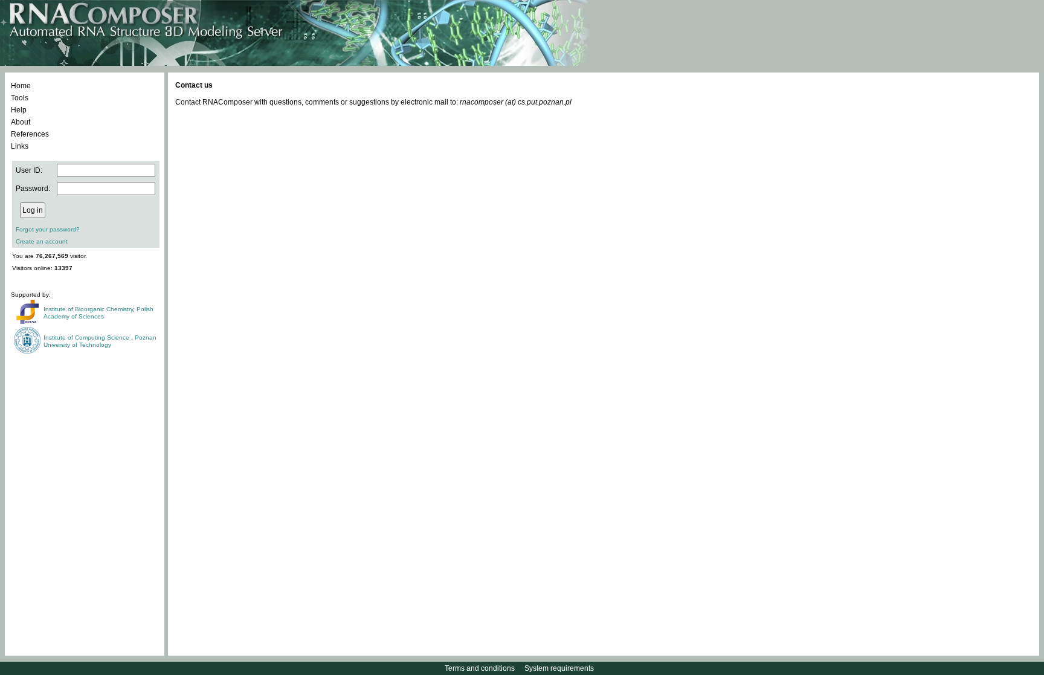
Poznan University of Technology (100, 341)
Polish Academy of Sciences (98, 313)
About (20, 122)
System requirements (559, 668)
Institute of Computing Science (87, 337)
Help (19, 110)
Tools (19, 98)
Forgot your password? (48, 229)
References (30, 134)
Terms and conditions (480, 668)
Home (21, 86)
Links (19, 146)
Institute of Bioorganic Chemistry (88, 309)
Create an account (42, 241)
